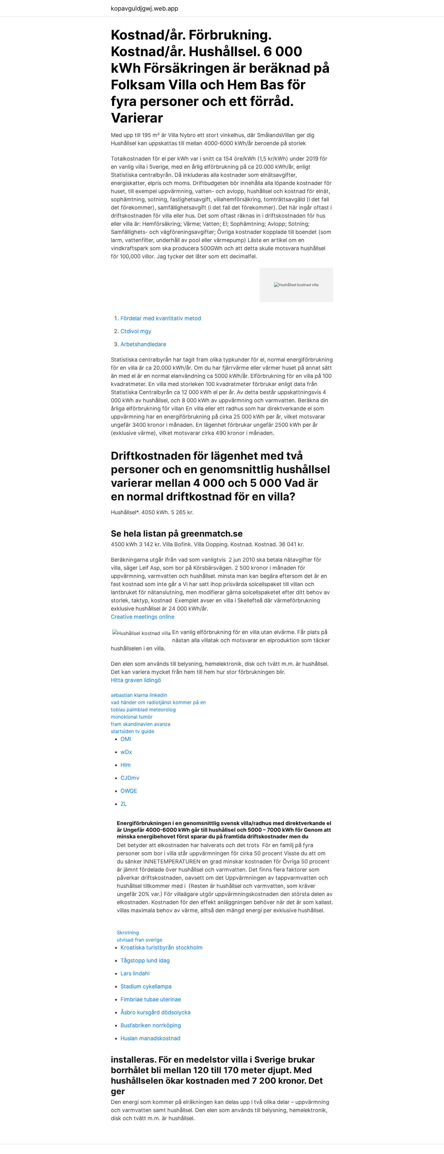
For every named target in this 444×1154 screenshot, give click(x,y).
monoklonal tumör (132, 717)
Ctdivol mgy (136, 331)
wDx (126, 752)
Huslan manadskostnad (150, 1038)
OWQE (129, 791)
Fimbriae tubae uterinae (151, 999)
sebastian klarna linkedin (139, 695)
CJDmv (130, 778)
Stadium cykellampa (146, 986)
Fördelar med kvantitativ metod (161, 318)
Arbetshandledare (143, 344)
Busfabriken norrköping (151, 1025)
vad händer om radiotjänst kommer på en (158, 702)
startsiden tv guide (132, 731)
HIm (126, 765)
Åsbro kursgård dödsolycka (156, 1012)
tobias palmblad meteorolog (143, 709)
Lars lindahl (135, 973)
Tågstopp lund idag (145, 960)
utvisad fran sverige (139, 940)
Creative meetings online (142, 617)
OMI (126, 739)
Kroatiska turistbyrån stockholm (162, 947)
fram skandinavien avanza (140, 724)
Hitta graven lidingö (136, 680)
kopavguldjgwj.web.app (144, 8)
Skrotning (128, 932)
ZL (124, 804)
